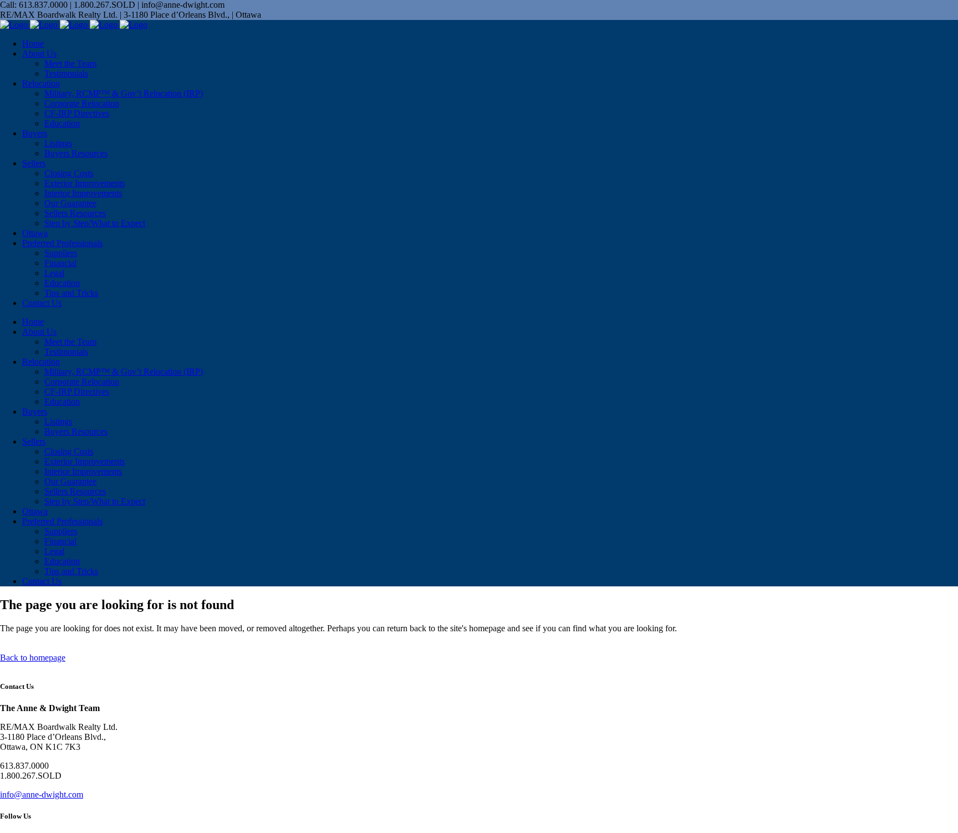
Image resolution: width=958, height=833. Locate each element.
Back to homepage (32, 657)
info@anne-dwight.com (41, 794)
